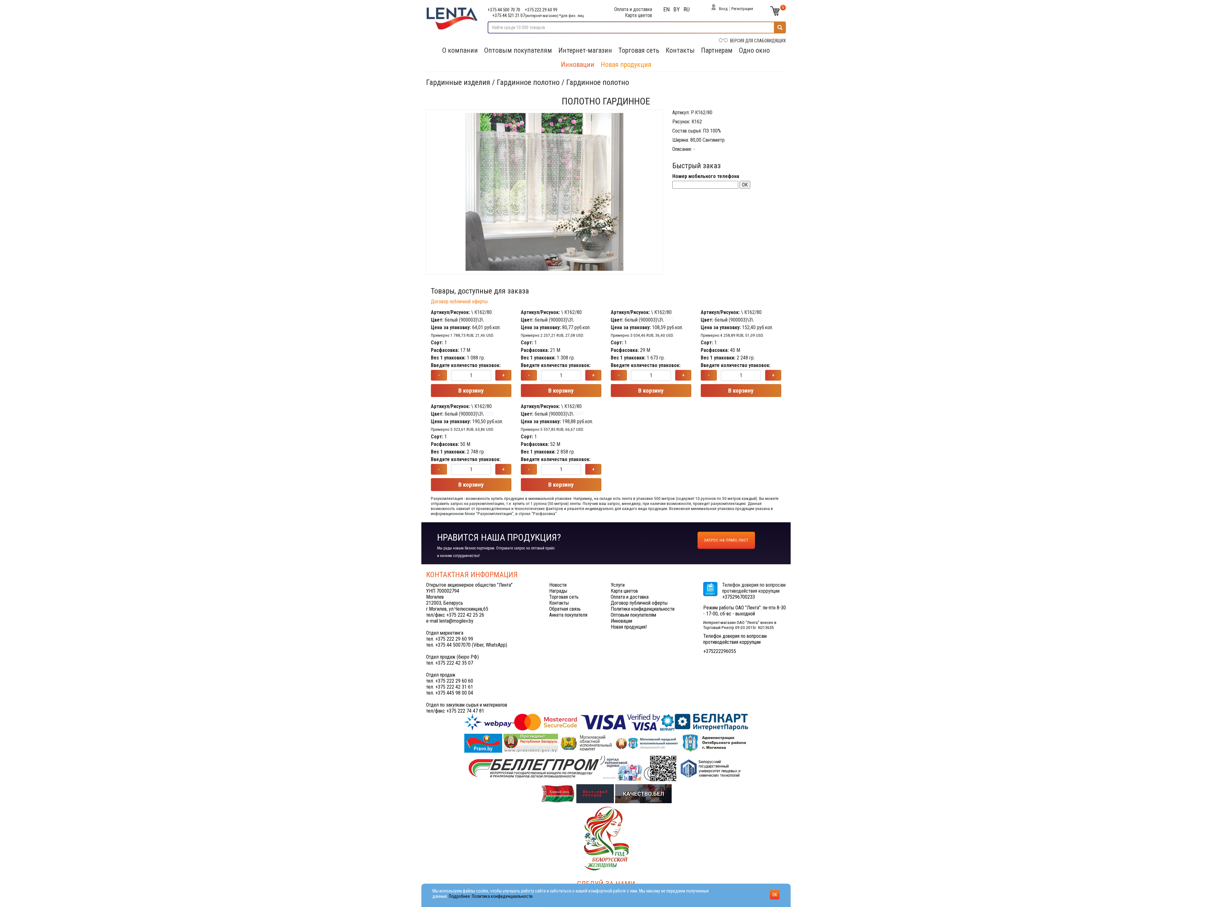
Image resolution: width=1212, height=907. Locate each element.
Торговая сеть (638, 50)
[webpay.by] (606, 722)
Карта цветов (638, 15)
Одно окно (754, 50)
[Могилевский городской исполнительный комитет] (648, 743)
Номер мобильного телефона (705, 176)
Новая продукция (626, 64)
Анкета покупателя (568, 615)
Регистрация (742, 8)
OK (745, 185)
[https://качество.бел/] (643, 793)
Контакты (680, 50)
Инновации (577, 64)
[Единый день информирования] (558, 793)
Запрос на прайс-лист (726, 540)
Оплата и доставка (633, 9)
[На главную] (452, 15)
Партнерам (717, 50)
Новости (558, 585)
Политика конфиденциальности (642, 609)
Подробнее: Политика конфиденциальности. (491, 896)
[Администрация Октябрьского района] (715, 743)
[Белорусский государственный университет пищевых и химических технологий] (710, 768)
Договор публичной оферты (459, 302)
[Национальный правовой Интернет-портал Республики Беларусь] (483, 743)
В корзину (471, 390)
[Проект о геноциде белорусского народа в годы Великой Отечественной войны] (595, 793)
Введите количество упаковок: (466, 365)
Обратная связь (565, 609)
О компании (460, 50)
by (677, 9)
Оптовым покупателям (518, 50)
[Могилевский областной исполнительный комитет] (586, 743)
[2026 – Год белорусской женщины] (606, 838)
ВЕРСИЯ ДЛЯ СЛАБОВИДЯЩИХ (758, 40)
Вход (723, 8)
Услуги (618, 585)
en (666, 9)
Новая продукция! (629, 627)
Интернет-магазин (585, 50)
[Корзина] (775, 11)
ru (687, 9)
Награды (558, 591)
